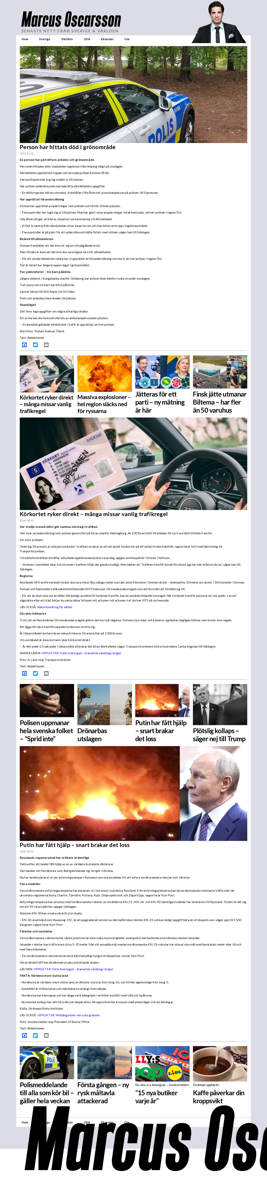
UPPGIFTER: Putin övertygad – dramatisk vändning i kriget (81, 653)
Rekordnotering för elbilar (55, 607)
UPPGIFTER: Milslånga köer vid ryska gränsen (68, 1015)
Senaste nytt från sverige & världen (70, 31)
